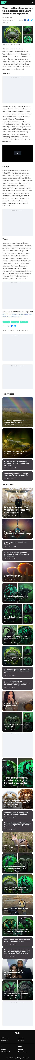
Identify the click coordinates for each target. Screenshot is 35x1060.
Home (4, 330)
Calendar (21, 1040)
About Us (21, 1038)
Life (2, 1046)
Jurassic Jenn (8, 17)
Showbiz (3, 1049)
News (20, 1046)
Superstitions (22, 1052)
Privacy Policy (5, 1040)
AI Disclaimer (4, 1038)
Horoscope (15, 322)
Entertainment (5, 1052)
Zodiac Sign (24, 322)
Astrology (5, 23)
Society (20, 1049)
